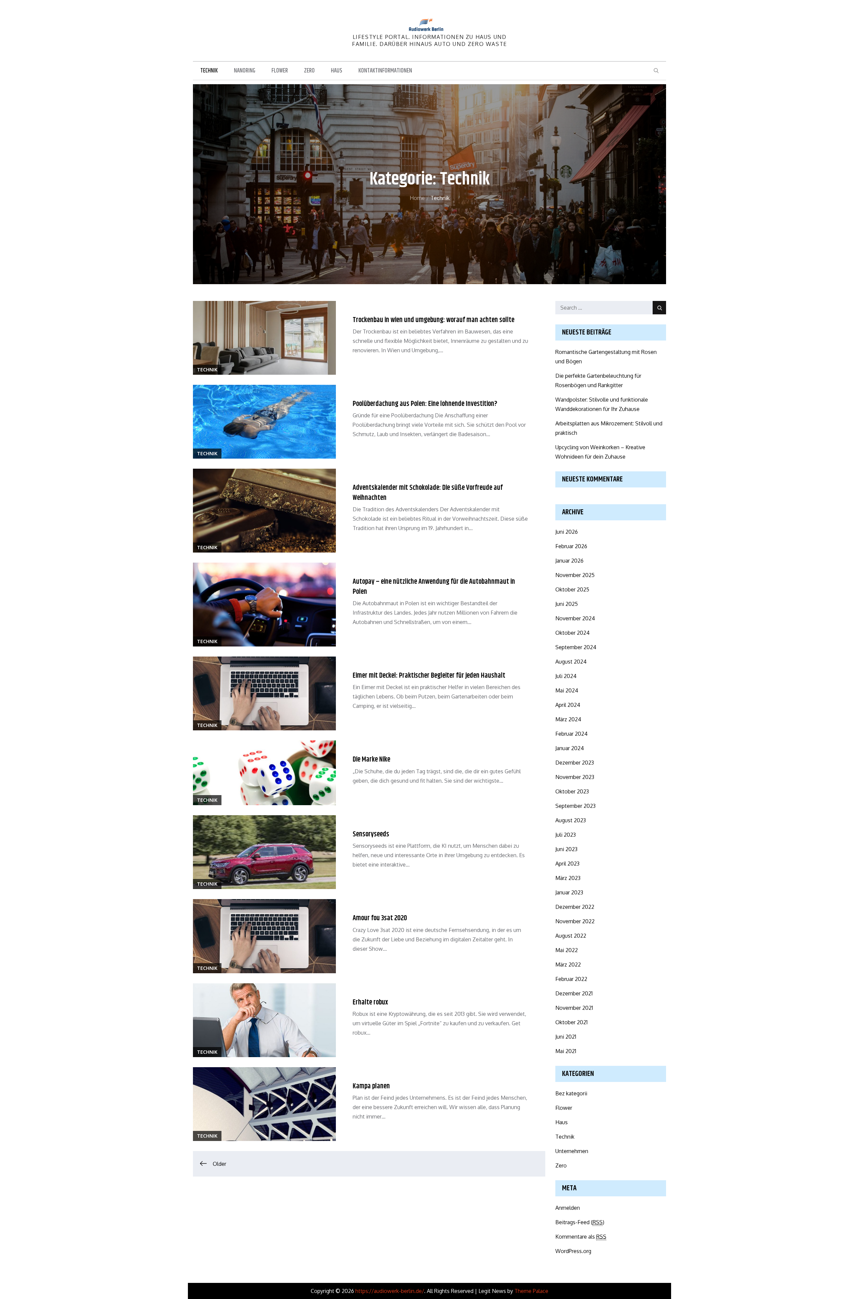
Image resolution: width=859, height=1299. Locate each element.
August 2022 (570, 935)
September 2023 (575, 805)
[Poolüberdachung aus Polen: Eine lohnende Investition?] (264, 422)
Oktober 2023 (572, 791)
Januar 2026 (569, 560)
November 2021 (574, 1007)
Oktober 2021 (571, 1022)
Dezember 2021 (574, 993)
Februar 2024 (571, 733)
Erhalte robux (370, 1002)
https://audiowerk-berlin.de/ (389, 1291)
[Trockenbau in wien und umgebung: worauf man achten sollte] (264, 338)
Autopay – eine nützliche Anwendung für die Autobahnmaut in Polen (434, 586)
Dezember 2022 (574, 906)
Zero (309, 70)
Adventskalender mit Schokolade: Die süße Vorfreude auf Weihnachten (428, 492)
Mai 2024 (566, 690)
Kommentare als (580, 1236)
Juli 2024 (565, 676)
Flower (279, 70)
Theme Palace (531, 1291)
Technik (209, 70)
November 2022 (575, 921)
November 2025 (575, 575)
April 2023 (567, 863)
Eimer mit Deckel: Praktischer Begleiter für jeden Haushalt (429, 675)
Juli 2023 (565, 834)
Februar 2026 (571, 546)
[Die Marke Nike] (264, 772)
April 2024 (567, 705)
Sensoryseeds (371, 834)
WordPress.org (573, 1251)
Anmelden (567, 1207)
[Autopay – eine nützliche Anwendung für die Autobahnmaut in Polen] (264, 604)
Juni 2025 (566, 604)
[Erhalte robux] (264, 1020)
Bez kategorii (571, 1093)
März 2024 (568, 719)
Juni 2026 (566, 531)
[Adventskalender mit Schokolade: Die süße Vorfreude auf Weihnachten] (264, 511)
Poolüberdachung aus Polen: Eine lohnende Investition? (425, 404)
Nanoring (244, 70)
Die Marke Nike (371, 759)
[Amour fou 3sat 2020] (264, 936)
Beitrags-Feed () (579, 1222)
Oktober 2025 (572, 589)
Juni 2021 (565, 1036)
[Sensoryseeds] (264, 852)
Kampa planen (371, 1086)
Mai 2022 (566, 950)
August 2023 (570, 820)
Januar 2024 (569, 748)
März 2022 (568, 964)
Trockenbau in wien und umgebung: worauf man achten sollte (433, 320)
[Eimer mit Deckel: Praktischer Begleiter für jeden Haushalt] (264, 693)
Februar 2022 (571, 979)
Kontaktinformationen (385, 70)
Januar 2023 (569, 892)
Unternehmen (571, 1151)
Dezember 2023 (574, 762)
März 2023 (567, 878)
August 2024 (571, 661)
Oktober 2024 (572, 632)
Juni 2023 (566, 849)
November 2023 (574, 777)
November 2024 (575, 618)
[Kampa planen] (264, 1104)
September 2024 (575, 647)
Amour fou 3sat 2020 (380, 918)
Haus (336, 70)
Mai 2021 (565, 1051)
